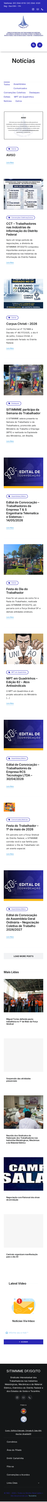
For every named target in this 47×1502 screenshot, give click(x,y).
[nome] (23, 31)
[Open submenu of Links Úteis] (38, 1483)
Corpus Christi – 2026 (21, 324)
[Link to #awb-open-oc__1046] (33, 45)
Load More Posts (23, 956)
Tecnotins (32, 1496)
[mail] (38, 9)
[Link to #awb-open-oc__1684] (39, 45)
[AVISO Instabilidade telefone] (23, 111)
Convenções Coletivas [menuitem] (15, 92)
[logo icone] (23, 17)
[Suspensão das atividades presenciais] (23, 1055)
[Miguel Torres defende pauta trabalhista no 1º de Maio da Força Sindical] (23, 980)
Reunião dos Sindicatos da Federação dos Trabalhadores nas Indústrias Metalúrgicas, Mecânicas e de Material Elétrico (22, 1139)
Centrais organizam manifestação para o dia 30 (22, 1255)
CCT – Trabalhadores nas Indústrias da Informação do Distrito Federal (22, 229)
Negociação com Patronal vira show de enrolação (23, 1198)
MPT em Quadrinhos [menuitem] (24, 97)
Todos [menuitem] (7, 84)
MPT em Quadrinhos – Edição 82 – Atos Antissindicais (21, 682)
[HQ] (23, 634)
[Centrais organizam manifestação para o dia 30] (23, 1231)
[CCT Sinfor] (23, 180)
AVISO (10, 155)
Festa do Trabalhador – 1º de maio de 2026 (22, 827)
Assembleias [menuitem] (20, 84)
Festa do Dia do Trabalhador (17, 590)
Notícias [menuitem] (8, 101)
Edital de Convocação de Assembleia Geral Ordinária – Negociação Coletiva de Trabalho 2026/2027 (22, 922)
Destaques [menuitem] (34, 92)
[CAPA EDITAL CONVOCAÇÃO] (23, 458)
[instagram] (33, 9)
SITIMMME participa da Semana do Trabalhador (23, 411)
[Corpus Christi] (23, 280)
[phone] (42, 9)
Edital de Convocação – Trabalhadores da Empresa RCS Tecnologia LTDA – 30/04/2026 (22, 772)
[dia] (23, 545)
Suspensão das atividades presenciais (18, 1079)
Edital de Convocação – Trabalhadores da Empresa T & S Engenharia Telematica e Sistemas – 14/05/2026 (22, 511)
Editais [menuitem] (7, 97)
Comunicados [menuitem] (20, 88)
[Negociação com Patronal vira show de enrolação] (23, 1159)
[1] (23, 365)
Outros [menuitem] (18, 101)
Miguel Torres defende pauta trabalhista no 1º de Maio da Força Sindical (22, 1021)
